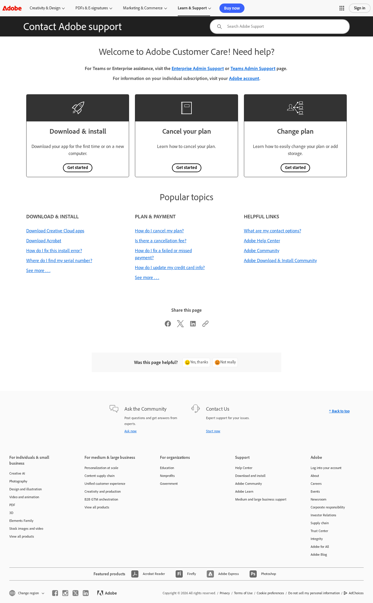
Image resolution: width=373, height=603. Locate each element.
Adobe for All (320, 547)
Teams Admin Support (253, 68)
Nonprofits (167, 476)
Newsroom (318, 499)
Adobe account (244, 78)
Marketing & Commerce (143, 8)
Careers (316, 484)
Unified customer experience (105, 484)
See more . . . (38, 270)
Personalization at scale (101, 468)
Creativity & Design (45, 8)
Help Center (243, 468)
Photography (18, 481)
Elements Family (21, 521)
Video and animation (24, 497)
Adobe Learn (244, 491)
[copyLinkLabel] (205, 325)
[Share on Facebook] (167, 325)
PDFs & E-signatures (91, 8)
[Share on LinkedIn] (192, 325)
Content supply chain (100, 476)
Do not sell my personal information (314, 593)
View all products (21, 536)
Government (169, 484)
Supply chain (320, 523)
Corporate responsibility (328, 507)
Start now (213, 431)
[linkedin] (86, 593)
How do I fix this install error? (54, 250)
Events (315, 491)
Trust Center (319, 531)
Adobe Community (261, 250)
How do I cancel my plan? (159, 230)
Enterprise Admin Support (198, 68)
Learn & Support (192, 8)
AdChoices (356, 593)
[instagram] (65, 593)
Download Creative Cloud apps (55, 230)
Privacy (225, 593)
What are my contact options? (272, 230)
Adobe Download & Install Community (280, 260)
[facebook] (55, 593)
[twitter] (75, 593)
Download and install (250, 476)
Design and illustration (25, 489)
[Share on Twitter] (180, 325)
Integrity (317, 539)
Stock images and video (26, 529)
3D (11, 513)
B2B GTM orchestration (101, 499)
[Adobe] (12, 8)
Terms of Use (243, 593)
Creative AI (17, 473)
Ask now (130, 431)
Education (167, 468)
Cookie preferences (270, 593)
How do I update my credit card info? (170, 267)
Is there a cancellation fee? (160, 240)
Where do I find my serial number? (59, 260)
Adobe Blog (319, 555)
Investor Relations (323, 515)
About (315, 476)
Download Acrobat (43, 240)
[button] (341, 8)
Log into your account (326, 468)
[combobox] (280, 26)
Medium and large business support (260, 499)
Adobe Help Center (262, 240)
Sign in (359, 8)
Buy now (232, 8)
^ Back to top (339, 411)
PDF (12, 505)
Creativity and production (103, 491)
